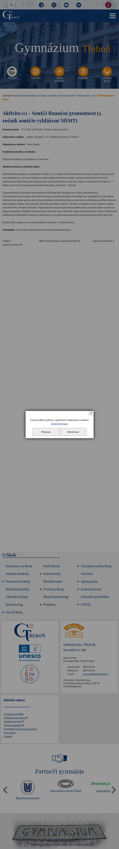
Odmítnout (73, 431)
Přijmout (46, 431)
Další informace (59, 423)
